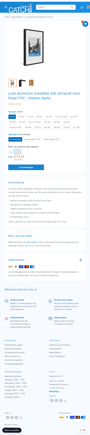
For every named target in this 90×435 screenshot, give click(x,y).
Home (7, 17)
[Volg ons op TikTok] (65, 400)
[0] (87, 7)
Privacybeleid (55, 348)
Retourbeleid (54, 352)
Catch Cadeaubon (57, 356)
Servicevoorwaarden (14, 360)
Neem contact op (12, 356)
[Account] (82, 7)
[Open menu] (6, 7)
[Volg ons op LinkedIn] (60, 400)
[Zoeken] (72, 7)
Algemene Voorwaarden (59, 345)
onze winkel (66, 303)
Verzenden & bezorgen (15, 352)
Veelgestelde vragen (14, 345)
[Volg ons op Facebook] (52, 400)
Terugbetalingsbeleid (14, 364)
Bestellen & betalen (13, 348)
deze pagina (31, 242)
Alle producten (17, 17)
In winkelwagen (26, 167)
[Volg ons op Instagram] (56, 400)
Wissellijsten (14, 104)
